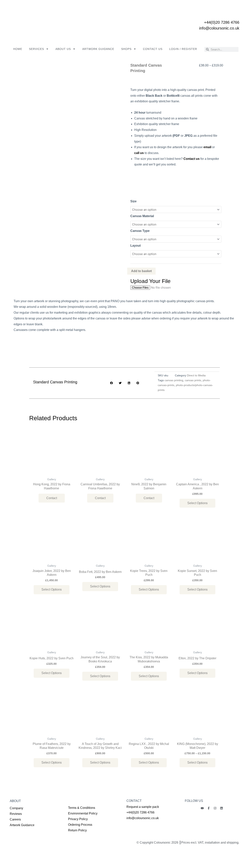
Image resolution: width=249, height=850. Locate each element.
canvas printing (174, 380)
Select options (197, 503)
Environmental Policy (82, 813)
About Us (63, 48)
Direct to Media (196, 375)
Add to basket (141, 271)
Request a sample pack (142, 806)
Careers (15, 819)
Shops (126, 48)
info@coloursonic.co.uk (219, 28)
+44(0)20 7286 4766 (221, 22)
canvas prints (193, 380)
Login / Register (183, 48)
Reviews (16, 813)
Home (17, 48)
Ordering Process (80, 824)
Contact (51, 498)
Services (36, 48)
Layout (135, 245)
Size (133, 201)
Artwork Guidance (98, 48)
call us (139, 153)
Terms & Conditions (81, 807)
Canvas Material (142, 216)
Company (16, 808)
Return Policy (77, 830)
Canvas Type (140, 230)
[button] (111, 383)
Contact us (152, 48)
